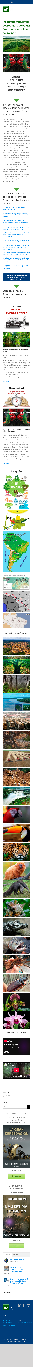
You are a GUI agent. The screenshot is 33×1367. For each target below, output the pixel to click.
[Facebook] (6, 1096)
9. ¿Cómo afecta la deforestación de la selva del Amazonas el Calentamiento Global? (16, 260)
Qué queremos (8, 1323)
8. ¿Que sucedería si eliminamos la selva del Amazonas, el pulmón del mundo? (16, 253)
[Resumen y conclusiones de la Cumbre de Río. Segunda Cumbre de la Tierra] (6, 1279)
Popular (7, 1255)
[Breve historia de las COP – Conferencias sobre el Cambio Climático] (6, 1268)
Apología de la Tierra (17, 1259)
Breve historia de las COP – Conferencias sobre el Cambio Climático (19, 1269)
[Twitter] (3, 1096)
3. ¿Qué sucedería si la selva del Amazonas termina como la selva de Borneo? (15, 222)
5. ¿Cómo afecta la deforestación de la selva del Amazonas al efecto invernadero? (16, 234)
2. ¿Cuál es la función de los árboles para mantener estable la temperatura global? (16, 215)
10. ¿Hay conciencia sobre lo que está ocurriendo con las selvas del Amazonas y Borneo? (16, 267)
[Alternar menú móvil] (29, 7)
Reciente (16, 1255)
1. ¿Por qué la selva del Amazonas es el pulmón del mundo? (16, 209)
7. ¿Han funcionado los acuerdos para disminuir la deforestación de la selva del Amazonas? (16, 247)
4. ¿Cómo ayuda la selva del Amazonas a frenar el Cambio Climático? (16, 228)
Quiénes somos (8, 1320)
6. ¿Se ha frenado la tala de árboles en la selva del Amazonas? (16, 241)
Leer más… (6, 381)
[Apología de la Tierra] (6, 1259)
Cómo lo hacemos (9, 1325)
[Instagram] (9, 1096)
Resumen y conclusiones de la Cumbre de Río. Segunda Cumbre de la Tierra (19, 1281)
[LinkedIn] (11, 1096)
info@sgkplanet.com (25, 1323)
